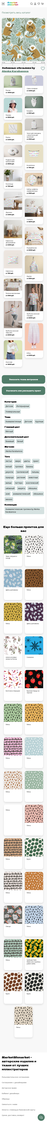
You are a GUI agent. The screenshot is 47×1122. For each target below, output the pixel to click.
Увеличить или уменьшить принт (23, 390)
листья (9, 461)
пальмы (35, 472)
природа (9, 477)
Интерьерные (22, 406)
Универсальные (13, 411)
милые (9, 483)
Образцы (6, 1099)
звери (17, 461)
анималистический (21, 494)
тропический (22, 472)
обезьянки (38, 494)
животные (33, 477)
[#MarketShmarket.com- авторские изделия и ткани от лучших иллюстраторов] (12, 3)
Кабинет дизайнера (10, 1093)
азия (8, 494)
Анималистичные (13, 421)
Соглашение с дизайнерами (14, 1082)
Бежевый (10, 441)
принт (36, 461)
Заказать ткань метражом (23, 379)
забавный (10, 488)
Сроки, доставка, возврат (13, 1115)
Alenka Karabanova (15, 71)
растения (21, 477)
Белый (20, 441)
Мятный (9, 431)
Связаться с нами (9, 1104)
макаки (9, 499)
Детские (9, 406)
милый (9, 466)
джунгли (9, 472)
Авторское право (9, 1088)
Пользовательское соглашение (15, 1077)
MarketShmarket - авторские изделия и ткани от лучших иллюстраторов (19, 1063)
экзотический (32, 483)
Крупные (39, 421)
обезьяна (32, 488)
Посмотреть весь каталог (16, 12)
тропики (19, 466)
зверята (21, 488)
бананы (29, 466)
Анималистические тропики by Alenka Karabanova (22, 510)
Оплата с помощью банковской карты (18, 1110)
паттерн (18, 483)
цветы (27, 461)
